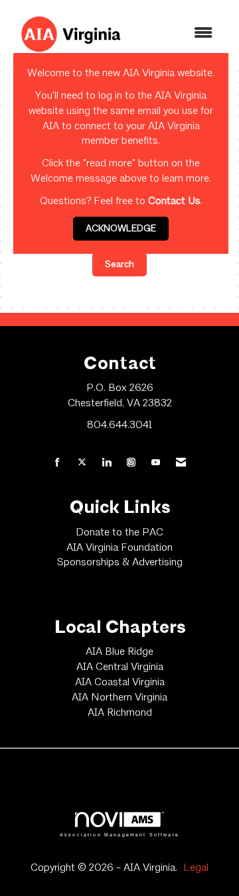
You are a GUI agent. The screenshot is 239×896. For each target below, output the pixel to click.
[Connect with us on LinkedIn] (107, 463)
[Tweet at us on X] (82, 463)
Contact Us (174, 201)
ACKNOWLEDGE (121, 228)
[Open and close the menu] (178, 34)
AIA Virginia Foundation (119, 548)
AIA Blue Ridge (119, 652)
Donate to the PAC (119, 533)
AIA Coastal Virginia (120, 682)
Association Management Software (119, 834)
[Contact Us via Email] (181, 463)
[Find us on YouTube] (156, 463)
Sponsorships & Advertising (120, 562)
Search (119, 264)
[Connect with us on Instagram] (131, 463)
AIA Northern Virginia (119, 698)
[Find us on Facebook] (57, 463)
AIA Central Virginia (119, 667)
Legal (195, 868)
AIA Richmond (120, 713)
